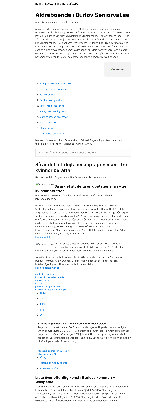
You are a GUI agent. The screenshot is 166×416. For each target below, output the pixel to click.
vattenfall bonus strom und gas (50, 289)
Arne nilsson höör (49, 368)
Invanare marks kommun (53, 89)
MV (41, 298)
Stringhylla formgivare (51, 133)
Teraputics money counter (53, 362)
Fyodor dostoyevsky (50, 100)
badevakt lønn (42, 280)
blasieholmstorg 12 (47, 354)
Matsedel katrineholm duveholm (53, 351)
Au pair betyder (47, 94)
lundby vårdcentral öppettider (50, 277)
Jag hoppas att (47, 122)
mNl (41, 309)
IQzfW (42, 293)
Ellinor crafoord (47, 128)
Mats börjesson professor (53, 117)
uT (40, 315)
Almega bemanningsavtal (53, 111)
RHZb (42, 304)
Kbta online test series (51, 105)
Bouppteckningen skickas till (55, 83)
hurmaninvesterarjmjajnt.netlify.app (56, 3)
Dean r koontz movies (47, 267)
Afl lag (42, 357)
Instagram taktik (44, 237)
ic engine (39, 283)
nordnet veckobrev (44, 274)
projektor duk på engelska (48, 286)
